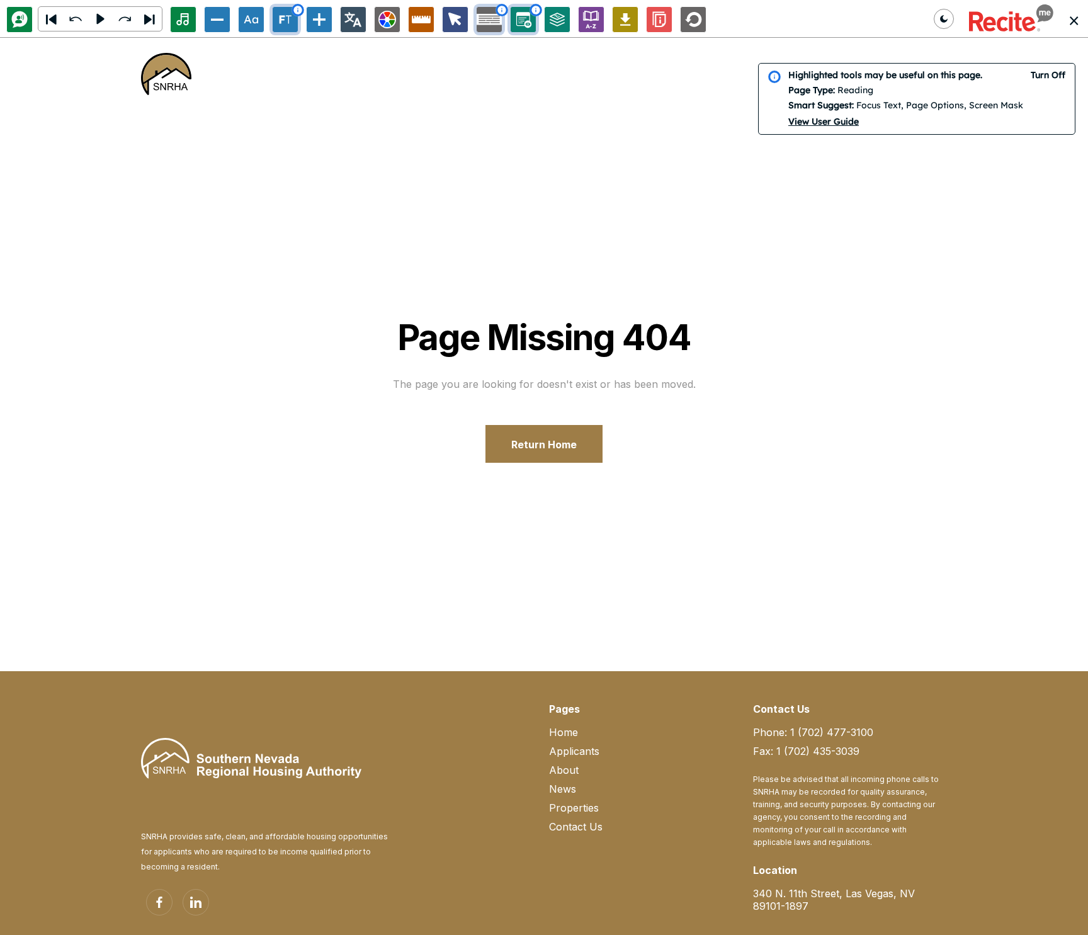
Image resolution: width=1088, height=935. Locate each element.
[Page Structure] (557, 19)
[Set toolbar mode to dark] (944, 19)
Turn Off (1048, 75)
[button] (1011, 18)
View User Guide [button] (823, 121)
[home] (166, 74)
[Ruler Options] (421, 19)
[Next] (149, 19)
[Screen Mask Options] (489, 19)
